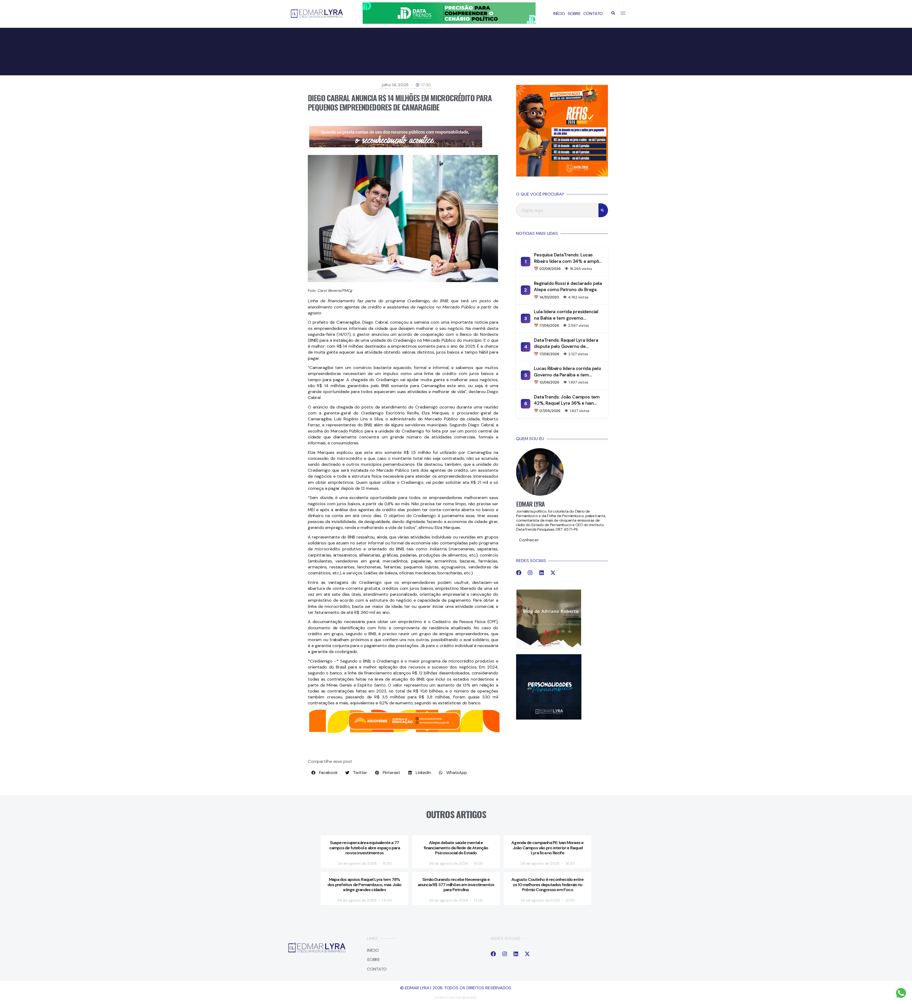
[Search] (603, 210)
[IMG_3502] (404, 732)
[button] (613, 13)
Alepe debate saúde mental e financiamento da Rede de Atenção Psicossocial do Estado (456, 848)
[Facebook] (518, 572)
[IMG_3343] (395, 146)
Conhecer (529, 540)
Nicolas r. (469, 997)
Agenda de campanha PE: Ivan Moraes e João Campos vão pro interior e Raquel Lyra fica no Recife (547, 848)
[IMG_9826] (449, 22)
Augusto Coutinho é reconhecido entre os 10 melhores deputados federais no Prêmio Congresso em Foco (547, 885)
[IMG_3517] (562, 175)
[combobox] (557, 210)
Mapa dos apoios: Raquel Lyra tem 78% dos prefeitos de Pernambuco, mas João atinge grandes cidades (364, 885)
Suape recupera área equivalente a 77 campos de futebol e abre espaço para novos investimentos (364, 848)
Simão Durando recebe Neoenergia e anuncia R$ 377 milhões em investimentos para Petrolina (456, 885)
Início (559, 13)
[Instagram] (530, 572)
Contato (593, 13)
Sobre (574, 13)
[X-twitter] (553, 572)
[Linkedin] (541, 572)
